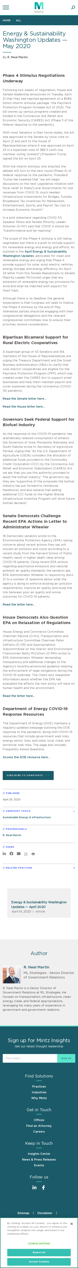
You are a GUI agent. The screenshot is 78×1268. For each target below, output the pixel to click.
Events (39, 1165)
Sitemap (23, 1213)
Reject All (39, 1252)
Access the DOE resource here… (26, 757)
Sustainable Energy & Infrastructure (27, 817)
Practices (39, 1086)
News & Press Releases (39, 1159)
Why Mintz (39, 1098)
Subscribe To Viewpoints (25, 775)
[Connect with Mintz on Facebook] (43, 1189)
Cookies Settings (39, 1243)
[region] (39, 1243)
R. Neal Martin (17, 57)
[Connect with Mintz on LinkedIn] (34, 1189)
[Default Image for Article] (39, 894)
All (18, 20)
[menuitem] (7, 20)
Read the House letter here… (24, 406)
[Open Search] (73, 7)
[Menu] (6, 7)
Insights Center (39, 1153)
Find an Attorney (39, 1126)
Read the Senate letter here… (24, 398)
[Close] (72, 1224)
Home (7, 20)
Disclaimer (45, 1213)
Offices (39, 1120)
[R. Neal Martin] (12, 974)
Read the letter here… (19, 604)
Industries (39, 1092)
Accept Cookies (39, 1262)
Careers (39, 1131)
